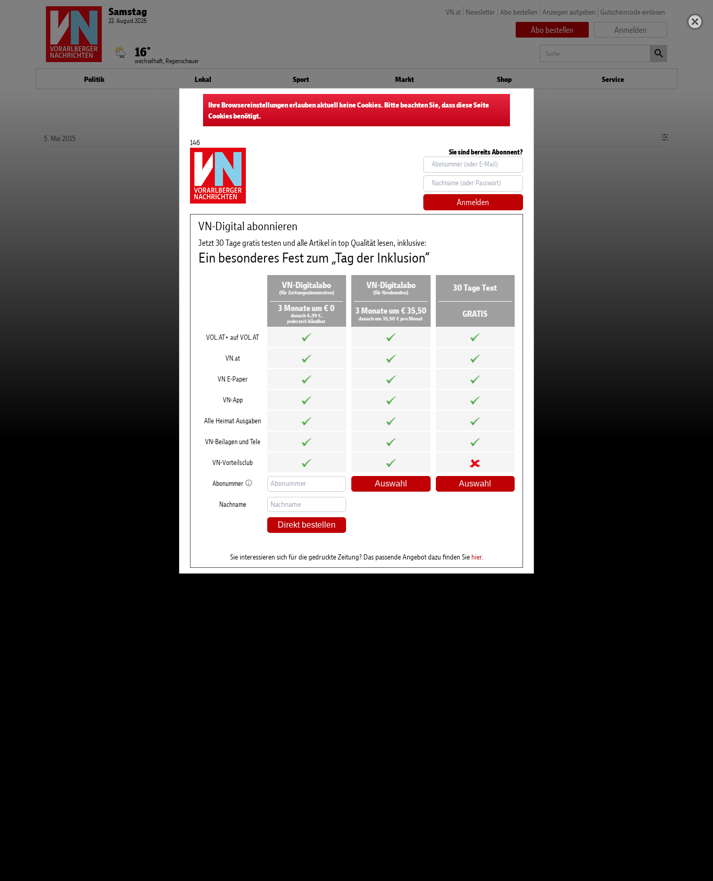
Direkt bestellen (307, 524)
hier (476, 557)
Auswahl (391, 483)
